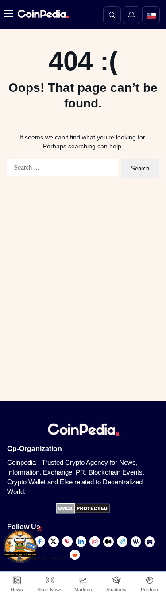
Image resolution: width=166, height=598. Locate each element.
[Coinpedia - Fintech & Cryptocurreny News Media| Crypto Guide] (42, 14)
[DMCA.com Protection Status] (83, 511)
